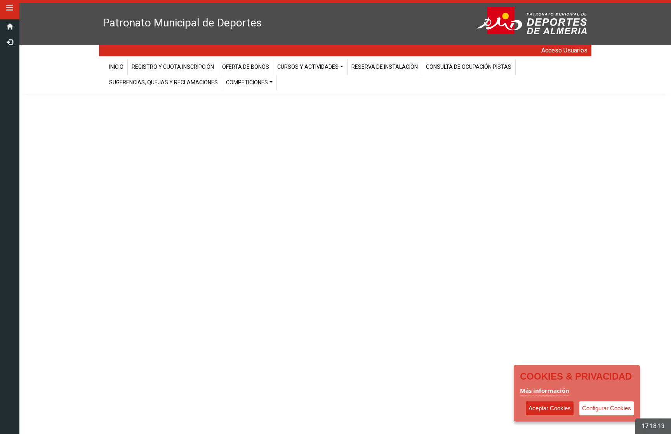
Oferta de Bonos (245, 67)
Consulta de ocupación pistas (468, 67)
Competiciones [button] (247, 82)
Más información (544, 390)
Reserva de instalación (384, 67)
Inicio (116, 67)
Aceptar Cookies (549, 408)
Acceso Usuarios (564, 50)
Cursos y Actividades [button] (308, 67)
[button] (9, 7)
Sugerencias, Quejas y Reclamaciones (163, 82)
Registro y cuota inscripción (173, 67)
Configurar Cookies (606, 408)
